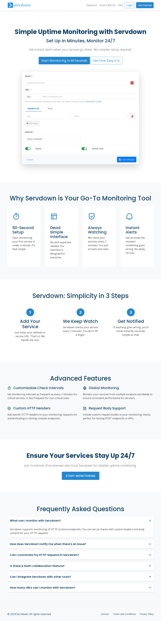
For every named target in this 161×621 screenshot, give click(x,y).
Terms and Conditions (124, 614)
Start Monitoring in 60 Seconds (64, 60)
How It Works (108, 5)
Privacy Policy (147, 614)
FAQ (120, 5)
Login (129, 5)
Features (92, 5)
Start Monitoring (80, 476)
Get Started (145, 5)
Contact (105, 614)
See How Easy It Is (106, 60)
